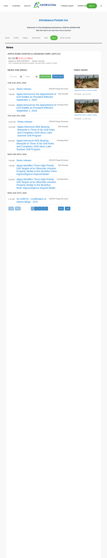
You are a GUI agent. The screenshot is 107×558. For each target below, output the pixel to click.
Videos (25, 38)
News (54, 38)
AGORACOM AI (83, 6)
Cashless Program (67, 6)
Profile (16, 38)
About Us (27, 6)
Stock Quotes (65, 38)
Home (6, 6)
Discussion (36, 38)
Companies (16, 6)
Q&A (46, 38)
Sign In (91, 6)
